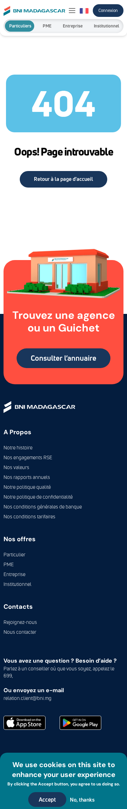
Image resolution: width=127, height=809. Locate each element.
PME (47, 26)
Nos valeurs (16, 467)
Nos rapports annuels (27, 477)
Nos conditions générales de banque (43, 506)
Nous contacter (20, 631)
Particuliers (20, 26)
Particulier (14, 554)
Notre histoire (18, 447)
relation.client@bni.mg (28, 698)
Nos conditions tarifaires (29, 516)
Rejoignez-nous (20, 622)
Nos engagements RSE (28, 457)
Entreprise (73, 26)
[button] (72, 10)
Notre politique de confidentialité (38, 496)
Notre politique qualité (27, 486)
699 (8, 675)
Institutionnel (106, 26)
